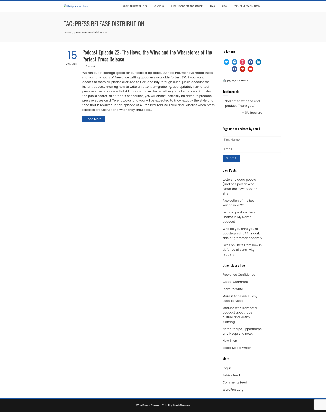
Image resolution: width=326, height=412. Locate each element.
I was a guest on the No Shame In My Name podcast (240, 217)
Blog (224, 6)
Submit (231, 158)
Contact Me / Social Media (246, 6)
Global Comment (235, 282)
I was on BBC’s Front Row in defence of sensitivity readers (242, 249)
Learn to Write (233, 289)
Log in (227, 368)
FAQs (212, 6)
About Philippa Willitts (135, 6)
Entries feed (231, 375)
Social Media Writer (237, 348)
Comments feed (235, 382)
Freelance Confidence (239, 275)
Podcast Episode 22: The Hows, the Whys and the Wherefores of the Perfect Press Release (147, 55)
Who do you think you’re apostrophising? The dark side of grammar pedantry (242, 233)
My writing (159, 6)
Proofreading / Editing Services (187, 6)
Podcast (90, 66)
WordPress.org (233, 390)
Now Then (230, 341)
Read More (93, 119)
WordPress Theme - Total (152, 405)
